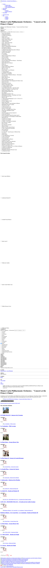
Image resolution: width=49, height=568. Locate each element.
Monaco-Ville (4, 97)
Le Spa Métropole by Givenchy (8, 135)
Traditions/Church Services (7, 351)
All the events (7, 5)
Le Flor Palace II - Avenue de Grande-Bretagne (12, 458)
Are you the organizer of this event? (13, 403)
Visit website (2, 380)
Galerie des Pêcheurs (6, 114)
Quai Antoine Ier (5, 129)
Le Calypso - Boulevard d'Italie (8, 545)
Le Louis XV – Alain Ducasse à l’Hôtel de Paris (11, 131)
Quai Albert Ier (5, 75)
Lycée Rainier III (5, 99)
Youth (3, 353)
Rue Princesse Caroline (6, 122)
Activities (3, 331)
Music (3, 343)
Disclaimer (15, 566)
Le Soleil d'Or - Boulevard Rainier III (9, 491)
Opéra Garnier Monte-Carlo (7, 39)
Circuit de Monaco (5, 71)
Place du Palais (5, 78)
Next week (3, 361)
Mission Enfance (5, 125)
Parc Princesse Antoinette (6, 124)
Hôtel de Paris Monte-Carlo (7, 84)
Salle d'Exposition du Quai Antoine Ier (9, 112)
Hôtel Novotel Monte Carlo (7, 144)
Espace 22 (4, 64)
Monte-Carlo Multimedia (8, 564)
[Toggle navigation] (0, 2)
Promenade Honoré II (6, 148)
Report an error (3, 403)
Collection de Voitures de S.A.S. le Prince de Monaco (12, 146)
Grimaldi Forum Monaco (6, 35)
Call (1, 382)
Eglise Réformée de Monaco (7, 62)
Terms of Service (9, 566)
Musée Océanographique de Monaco (9, 55)
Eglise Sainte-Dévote (6, 77)
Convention (4, 334)
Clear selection (3, 364)
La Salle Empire (5, 130)
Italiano (6, 16)
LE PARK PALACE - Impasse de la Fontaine (11, 415)
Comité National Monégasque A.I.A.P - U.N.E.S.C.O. (12, 98)
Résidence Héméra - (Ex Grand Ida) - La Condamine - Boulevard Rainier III (19, 512)
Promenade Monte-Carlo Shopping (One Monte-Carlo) (12, 80)
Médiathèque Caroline (6, 45)
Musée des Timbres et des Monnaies (9, 141)
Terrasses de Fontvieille (6, 119)
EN (3, 15)
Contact (1, 383)
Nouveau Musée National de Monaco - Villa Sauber (12, 74)
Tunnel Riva (4, 133)
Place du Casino (5, 68)
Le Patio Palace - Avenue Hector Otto (9, 442)
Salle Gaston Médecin (6, 33)
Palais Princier (4, 134)
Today (2, 355)
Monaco (4, 9)
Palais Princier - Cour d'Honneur (8, 70)
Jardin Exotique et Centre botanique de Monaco (11, 103)
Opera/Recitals (4, 344)
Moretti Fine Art (5, 117)
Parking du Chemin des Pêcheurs (8, 143)
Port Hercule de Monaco (6, 48)
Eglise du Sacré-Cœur (6, 67)
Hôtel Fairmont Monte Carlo (7, 90)
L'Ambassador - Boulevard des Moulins (10, 480)
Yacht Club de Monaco (6, 59)
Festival (3, 338)
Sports (3, 348)
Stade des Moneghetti (6, 52)
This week (2, 360)
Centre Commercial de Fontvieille (8, 128)
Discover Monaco (8, 11)
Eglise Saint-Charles (6, 43)
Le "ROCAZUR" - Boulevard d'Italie (9, 534)
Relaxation (4, 347)
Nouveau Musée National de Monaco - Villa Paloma (12, 60)
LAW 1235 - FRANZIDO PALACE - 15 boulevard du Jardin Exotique (17, 501)
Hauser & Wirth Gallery (6, 108)
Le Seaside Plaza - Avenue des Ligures (9, 469)
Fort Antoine (4, 53)
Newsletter (5, 12)
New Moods (4, 92)
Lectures (3, 342)
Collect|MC (4, 111)
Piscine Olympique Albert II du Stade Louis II (10, 115)
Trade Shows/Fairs (5, 350)
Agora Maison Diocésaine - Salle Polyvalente (10, 87)
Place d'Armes (4, 123)
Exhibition (4, 337)
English (6, 18)
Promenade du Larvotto (6, 83)
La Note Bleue (4, 54)
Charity (3, 332)
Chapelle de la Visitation (6, 118)
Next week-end (3, 359)
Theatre (3, 349)
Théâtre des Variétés (6, 37)
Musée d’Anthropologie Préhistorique (9, 46)
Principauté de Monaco (6, 47)
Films (3, 340)
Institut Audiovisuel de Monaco (8, 66)
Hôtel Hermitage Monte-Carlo (7, 91)
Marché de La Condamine (7, 73)
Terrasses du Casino (5, 105)
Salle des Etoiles (5, 56)
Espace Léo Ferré (5, 58)
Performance (4, 345)
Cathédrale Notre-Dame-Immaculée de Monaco (11, 49)
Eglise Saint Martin (5, 102)
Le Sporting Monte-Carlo (6, 86)
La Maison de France (6, 150)
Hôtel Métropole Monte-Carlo (7, 93)
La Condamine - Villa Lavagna (8, 426)
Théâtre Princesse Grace (6, 40)
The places (5, 8)
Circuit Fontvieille (5, 137)
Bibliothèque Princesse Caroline (8, 104)
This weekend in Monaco (10, 7)
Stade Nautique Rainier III (7, 142)
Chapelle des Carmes (6, 140)
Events (4, 4)
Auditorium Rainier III (6, 34)
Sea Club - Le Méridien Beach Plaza (9, 109)
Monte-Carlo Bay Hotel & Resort (8, 127)
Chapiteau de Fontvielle (6, 51)
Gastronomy (4, 341)
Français (6, 17)
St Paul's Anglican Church (7, 100)
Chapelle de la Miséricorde (7, 147)
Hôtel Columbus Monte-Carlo (7, 79)
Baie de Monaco (5, 65)
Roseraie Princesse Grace (6, 96)
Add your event (6, 14)
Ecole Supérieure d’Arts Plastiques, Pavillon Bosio (11, 116)
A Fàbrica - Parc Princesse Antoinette (9, 121)
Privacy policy (3, 566)
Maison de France (5, 81)
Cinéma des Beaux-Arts (6, 106)
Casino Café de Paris (6, 136)
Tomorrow (2, 356)
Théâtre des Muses (5, 41)
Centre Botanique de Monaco (7, 139)
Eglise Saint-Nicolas (6, 61)
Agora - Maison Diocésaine (7, 42)
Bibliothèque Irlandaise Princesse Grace (9, 149)
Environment (4, 336)
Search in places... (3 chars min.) (6, 31)
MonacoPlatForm (10, 565)
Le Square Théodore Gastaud (7, 85)
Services (6, 10)
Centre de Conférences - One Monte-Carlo (10, 89)
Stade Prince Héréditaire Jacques (8, 110)
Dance (3, 335)
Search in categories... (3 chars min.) (7, 330)
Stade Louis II (4, 36)
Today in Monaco (8, 6)
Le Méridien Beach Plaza (6, 72)
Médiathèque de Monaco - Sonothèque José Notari (11, 95)
